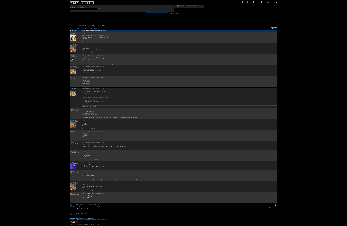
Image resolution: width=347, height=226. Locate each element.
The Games (72, 219)
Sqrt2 (71, 77)
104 (98, 28)
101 (92, 28)
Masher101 (73, 131)
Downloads (77, 219)
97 (83, 28)
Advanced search (178, 13)
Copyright (72, 224)
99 (87, 28)
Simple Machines (84, 213)
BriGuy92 (72, 55)
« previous (271, 207)
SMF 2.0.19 (72, 213)
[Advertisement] (173, 20)
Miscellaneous (104, 219)
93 (77, 28)
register (85, 6)
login (82, 6)
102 (94, 28)
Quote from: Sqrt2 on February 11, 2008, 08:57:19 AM (95, 91)
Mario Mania (88, 219)
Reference (83, 219)
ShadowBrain (74, 44)
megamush (73, 151)
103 (96, 28)
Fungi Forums (89, 218)
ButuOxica (184, 6)
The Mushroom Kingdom (77, 218)
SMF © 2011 (77, 213)
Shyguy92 (73, 33)
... (75, 28)
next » (275, 207)
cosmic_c (72, 142)
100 (89, 28)
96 (82, 28)
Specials (98, 219)
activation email (81, 7)
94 (78, 28)
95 (80, 28)
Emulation (94, 219)
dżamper (72, 109)
